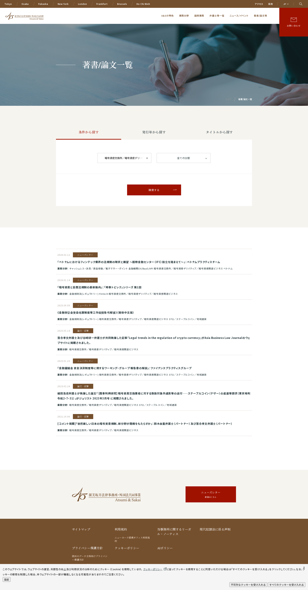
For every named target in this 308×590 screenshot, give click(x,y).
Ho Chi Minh (143, 3)
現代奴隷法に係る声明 (215, 529)
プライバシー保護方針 (87, 548)
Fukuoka (43, 3)
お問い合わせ (294, 25)
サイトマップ (81, 529)
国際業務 (199, 15)
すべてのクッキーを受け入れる (286, 584)
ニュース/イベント (239, 15)
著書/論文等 (260, 15)
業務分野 (184, 15)
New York (63, 3)
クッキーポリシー (127, 548)
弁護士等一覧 (216, 15)
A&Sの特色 (167, 15)
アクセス (259, 3)
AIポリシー (165, 548)
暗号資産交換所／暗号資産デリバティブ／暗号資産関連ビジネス (128, 158)
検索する (153, 190)
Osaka (25, 3)
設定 (6, 579)
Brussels (122, 3)
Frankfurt (102, 3)
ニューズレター (210, 494)
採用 (270, 3)
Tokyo (8, 3)
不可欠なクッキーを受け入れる (248, 584)
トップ (228, 99)
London (82, 3)
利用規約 (121, 529)
